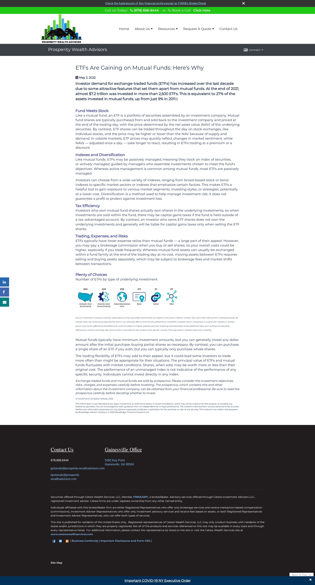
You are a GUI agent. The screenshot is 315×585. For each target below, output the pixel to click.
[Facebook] (4, 292)
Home (124, 29)
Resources (166, 29)
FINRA (137, 497)
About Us (142, 29)
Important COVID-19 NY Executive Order (158, 580)
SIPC (145, 497)
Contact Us (228, 29)
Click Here (201, 10)
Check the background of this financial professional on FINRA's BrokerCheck (155, 3)
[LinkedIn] (4, 282)
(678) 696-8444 (146, 10)
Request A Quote (197, 29)
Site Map (56, 562)
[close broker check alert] (243, 3)
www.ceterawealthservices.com (72, 534)
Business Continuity (85, 540)
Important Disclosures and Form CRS (125, 540)
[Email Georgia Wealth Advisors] (4, 302)
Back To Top (300, 574)
